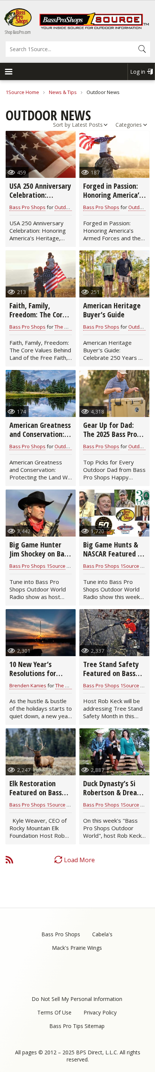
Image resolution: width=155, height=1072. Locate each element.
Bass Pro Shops (27, 207)
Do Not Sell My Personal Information (77, 998)
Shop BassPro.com (18, 32)
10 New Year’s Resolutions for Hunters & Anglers (37, 673)
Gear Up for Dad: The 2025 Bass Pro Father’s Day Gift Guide (110, 438)
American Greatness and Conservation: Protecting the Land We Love (40, 438)
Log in (137, 71)
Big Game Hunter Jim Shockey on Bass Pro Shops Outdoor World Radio (39, 558)
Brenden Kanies (27, 685)
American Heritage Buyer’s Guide (112, 310)
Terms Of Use (54, 1012)
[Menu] (8, 72)
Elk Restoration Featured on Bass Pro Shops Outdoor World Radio (37, 797)
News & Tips (63, 92)
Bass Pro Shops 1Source (37, 566)
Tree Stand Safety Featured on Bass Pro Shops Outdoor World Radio (111, 677)
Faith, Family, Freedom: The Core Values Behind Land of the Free (38, 319)
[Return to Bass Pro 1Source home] (94, 27)
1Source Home (22, 92)
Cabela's (102, 934)
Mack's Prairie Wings (77, 947)
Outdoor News (71, 207)
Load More (79, 860)
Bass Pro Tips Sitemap (77, 1026)
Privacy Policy (100, 1012)
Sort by (61, 124)
